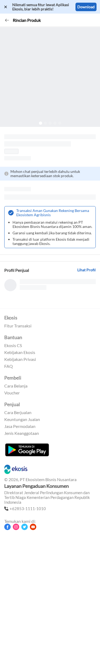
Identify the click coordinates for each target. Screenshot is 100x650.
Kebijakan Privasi (20, 359)
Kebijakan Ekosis (19, 352)
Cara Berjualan (17, 412)
